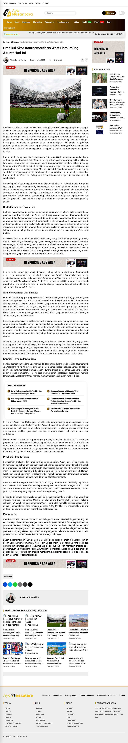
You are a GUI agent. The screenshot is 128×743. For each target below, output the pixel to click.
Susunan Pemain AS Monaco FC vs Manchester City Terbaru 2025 (64, 389)
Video (76, 22)
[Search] (73, 13)
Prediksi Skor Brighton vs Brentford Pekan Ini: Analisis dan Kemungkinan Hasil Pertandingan (78, 630)
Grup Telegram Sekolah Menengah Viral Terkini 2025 (117, 99)
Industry (8, 714)
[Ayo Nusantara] (19, 16)
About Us (13, 3)
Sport (109, 22)
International (9, 28)
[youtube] (119, 3)
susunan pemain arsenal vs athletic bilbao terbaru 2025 (25, 397)
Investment (9, 711)
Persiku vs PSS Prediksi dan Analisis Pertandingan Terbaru (65, 407)
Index (31, 3)
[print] (20, 581)
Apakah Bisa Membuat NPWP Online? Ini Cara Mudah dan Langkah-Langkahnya (116, 125)
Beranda (6, 39)
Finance (8, 708)
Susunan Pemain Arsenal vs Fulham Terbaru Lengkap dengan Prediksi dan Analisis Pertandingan (66, 398)
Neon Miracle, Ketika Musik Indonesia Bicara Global (116, 112)
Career (122, 692)
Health (86, 22)
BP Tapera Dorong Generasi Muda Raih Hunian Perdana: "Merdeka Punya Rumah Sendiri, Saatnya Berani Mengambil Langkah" (61, 33)
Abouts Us (46, 692)
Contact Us (22, 3)
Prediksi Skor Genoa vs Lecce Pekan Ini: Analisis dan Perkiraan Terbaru (12, 658)
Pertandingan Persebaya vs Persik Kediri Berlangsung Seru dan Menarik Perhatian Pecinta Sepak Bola (26, 408)
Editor (38, 3)
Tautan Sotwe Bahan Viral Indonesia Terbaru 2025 (117, 86)
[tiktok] (123, 3)
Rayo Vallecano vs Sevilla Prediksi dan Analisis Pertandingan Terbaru (26, 389)
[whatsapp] (15, 581)
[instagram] (116, 3)
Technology (49, 22)
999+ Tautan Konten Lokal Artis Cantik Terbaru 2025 (117, 73)
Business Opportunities (13, 720)
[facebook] (108, 3)
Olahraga (14, 39)
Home (5, 3)
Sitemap (45, 3)
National (8, 705)
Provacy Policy (70, 692)
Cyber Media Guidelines (106, 692)
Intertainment (63, 22)
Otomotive (37, 22)
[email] (25, 581)
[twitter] (112, 3)
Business (26, 22)
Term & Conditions (87, 692)
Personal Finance (11, 723)
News (17, 22)
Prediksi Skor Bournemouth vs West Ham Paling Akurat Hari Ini (56, 630)
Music (98, 22)
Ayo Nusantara (21, 733)
